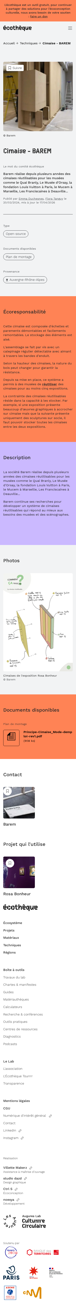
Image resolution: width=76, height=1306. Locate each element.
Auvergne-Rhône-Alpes (27, 280)
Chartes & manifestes (19, 985)
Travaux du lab (14, 977)
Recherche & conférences (23, 1014)
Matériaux (11, 938)
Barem (9, 824)
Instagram (10, 1138)
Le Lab (8, 1061)
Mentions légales (16, 1101)
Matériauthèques (16, 999)
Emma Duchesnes (31, 198)
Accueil (9, 43)
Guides (8, 992)
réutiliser (49, 384)
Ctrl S (7, 1189)
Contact (9, 1123)
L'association (12, 1069)
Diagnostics (12, 1036)
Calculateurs (12, 1007)
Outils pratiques (15, 1022)
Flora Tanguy (54, 198)
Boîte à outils (13, 970)
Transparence (13, 1083)
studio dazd (12, 1178)
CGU (6, 1108)
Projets (8, 930)
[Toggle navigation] (70, 28)
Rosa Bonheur (17, 893)
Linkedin (9, 1130)
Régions (9, 952)
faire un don (39, 16)
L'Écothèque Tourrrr (18, 1076)
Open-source (16, 234)
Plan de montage (19, 257)
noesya (8, 1200)
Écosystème (12, 923)
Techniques (28, 43)
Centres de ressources (20, 1029)
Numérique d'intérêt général (25, 1116)
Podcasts (10, 1044)
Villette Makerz (15, 1168)
